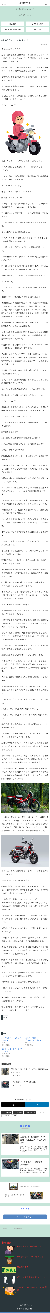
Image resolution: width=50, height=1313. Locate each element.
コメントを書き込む (25, 1217)
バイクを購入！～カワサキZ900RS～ (24, 1082)
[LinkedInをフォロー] (37, 1104)
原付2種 (6, 1115)
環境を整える (31, 1112)
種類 (15, 1115)
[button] (44, 686)
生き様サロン (25, 3)
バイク (42, 1112)
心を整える (19, 1112)
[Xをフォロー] (13, 1104)
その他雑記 (7, 1112)
